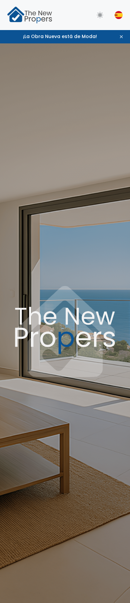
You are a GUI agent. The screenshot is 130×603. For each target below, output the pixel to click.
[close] (121, 37)
